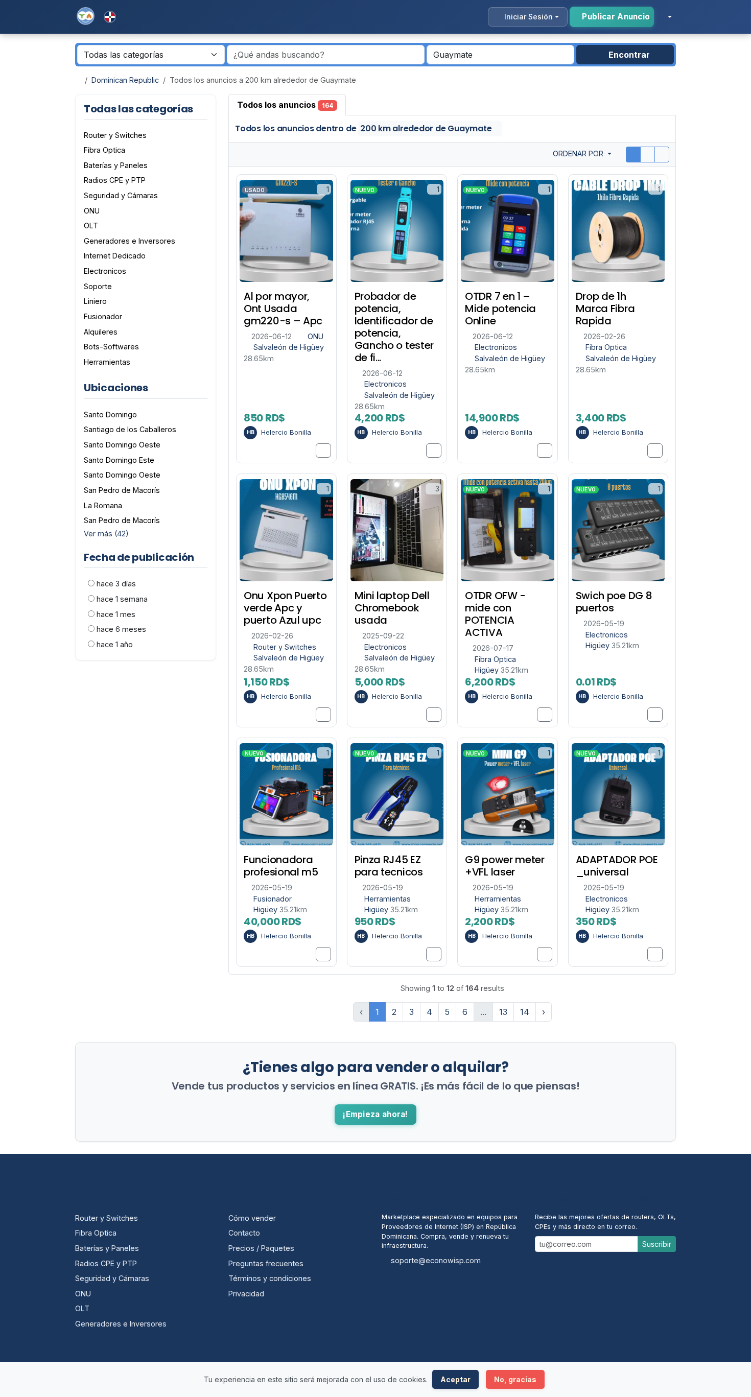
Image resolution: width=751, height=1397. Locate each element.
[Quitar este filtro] (203, 388)
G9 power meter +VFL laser (505, 866)
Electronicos (385, 384)
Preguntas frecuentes (265, 1263)
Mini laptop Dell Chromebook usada (392, 607)
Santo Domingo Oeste (122, 444)
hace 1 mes (116, 614)
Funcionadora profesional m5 (281, 866)
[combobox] (500, 54)
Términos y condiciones (269, 1278)
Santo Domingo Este (119, 460)
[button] (665, 17)
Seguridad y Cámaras (112, 1278)
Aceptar (455, 1379)
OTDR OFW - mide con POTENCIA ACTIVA (495, 614)
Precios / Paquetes (261, 1248)
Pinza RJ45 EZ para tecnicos (389, 866)
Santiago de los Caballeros (130, 429)
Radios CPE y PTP (106, 1263)
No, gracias (515, 1379)
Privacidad (246, 1293)
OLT (82, 1308)
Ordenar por (579, 153)
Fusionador (272, 898)
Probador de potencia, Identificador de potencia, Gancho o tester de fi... (394, 327)
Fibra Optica (606, 347)
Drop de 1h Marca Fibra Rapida (605, 308)
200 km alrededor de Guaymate (427, 128)
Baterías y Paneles (107, 1248)
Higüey (488, 670)
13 (503, 1012)
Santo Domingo (110, 414)
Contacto (244, 1232)
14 (524, 1012)
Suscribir (656, 1244)
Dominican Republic (125, 80)
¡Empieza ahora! (375, 1114)
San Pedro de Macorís (122, 490)
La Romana (103, 505)
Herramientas (387, 898)
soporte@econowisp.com (436, 1260)
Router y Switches (284, 647)
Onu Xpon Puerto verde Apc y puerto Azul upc (285, 607)
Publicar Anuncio (615, 16)
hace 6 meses (121, 629)
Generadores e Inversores (121, 1323)
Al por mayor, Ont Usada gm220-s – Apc (283, 308)
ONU (315, 336)
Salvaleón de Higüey (288, 347)
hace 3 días (116, 583)
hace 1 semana (122, 599)
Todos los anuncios (285, 105)
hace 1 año (115, 644)
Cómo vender (252, 1218)
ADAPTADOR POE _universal (617, 866)
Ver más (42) (106, 533)
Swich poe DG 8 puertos (614, 601)
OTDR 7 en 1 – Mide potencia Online (500, 308)
